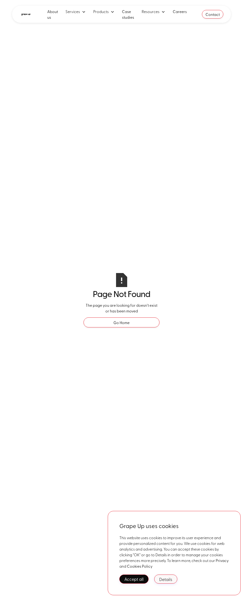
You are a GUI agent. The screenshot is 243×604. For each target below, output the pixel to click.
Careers (180, 11)
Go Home (121, 322)
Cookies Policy (140, 566)
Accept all (134, 579)
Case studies (128, 14)
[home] (26, 14)
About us (52, 14)
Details (165, 579)
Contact (213, 14)
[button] (75, 11)
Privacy (222, 560)
